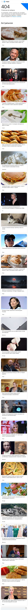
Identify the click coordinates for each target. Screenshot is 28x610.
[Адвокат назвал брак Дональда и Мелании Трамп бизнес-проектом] (14, 554)
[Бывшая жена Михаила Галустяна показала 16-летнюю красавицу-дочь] (14, 78)
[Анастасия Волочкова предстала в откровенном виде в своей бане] (14, 389)
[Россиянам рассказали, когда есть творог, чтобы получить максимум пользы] (14, 161)
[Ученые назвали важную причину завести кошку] (14, 223)
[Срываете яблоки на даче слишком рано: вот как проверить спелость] (14, 492)
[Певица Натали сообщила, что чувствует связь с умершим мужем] (14, 430)
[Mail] (4, 1)
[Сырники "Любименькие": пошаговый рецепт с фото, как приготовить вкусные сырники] (14, 99)
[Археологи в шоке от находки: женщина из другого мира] (14, 119)
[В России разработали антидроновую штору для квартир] (14, 326)
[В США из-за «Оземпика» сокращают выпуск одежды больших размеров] (14, 534)
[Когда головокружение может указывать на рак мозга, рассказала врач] (14, 409)
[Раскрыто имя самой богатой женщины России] (14, 306)
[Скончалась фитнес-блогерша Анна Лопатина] (14, 244)
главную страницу (16, 16)
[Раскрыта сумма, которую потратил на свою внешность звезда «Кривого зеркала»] (14, 57)
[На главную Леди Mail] (7, 1)
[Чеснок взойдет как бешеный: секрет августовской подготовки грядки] (14, 347)
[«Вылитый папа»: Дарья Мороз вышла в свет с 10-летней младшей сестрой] (14, 596)
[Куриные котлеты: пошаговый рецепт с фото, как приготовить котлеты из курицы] (14, 575)
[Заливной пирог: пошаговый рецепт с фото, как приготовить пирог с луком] (14, 181)
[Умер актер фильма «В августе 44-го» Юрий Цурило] (14, 368)
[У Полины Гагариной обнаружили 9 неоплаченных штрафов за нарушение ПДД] (14, 202)
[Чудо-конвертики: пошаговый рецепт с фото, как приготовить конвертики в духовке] (14, 140)
